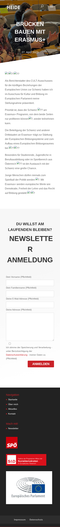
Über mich (13, 404)
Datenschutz (36, 519)
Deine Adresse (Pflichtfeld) (19, 309)
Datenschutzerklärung (16, 355)
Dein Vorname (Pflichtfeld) (18, 277)
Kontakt (12, 413)
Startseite (12, 399)
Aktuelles (12, 409)
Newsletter (13, 428)
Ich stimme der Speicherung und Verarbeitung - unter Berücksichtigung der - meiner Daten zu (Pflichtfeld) (29, 353)
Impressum (20, 519)
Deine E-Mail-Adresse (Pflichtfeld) (22, 298)
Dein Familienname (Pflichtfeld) (21, 287)
